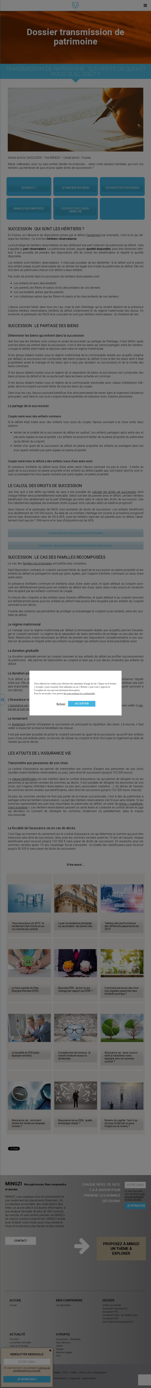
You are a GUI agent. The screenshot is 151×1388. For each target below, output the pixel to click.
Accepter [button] (82, 703)
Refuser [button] (61, 703)
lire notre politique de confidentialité (79, 693)
